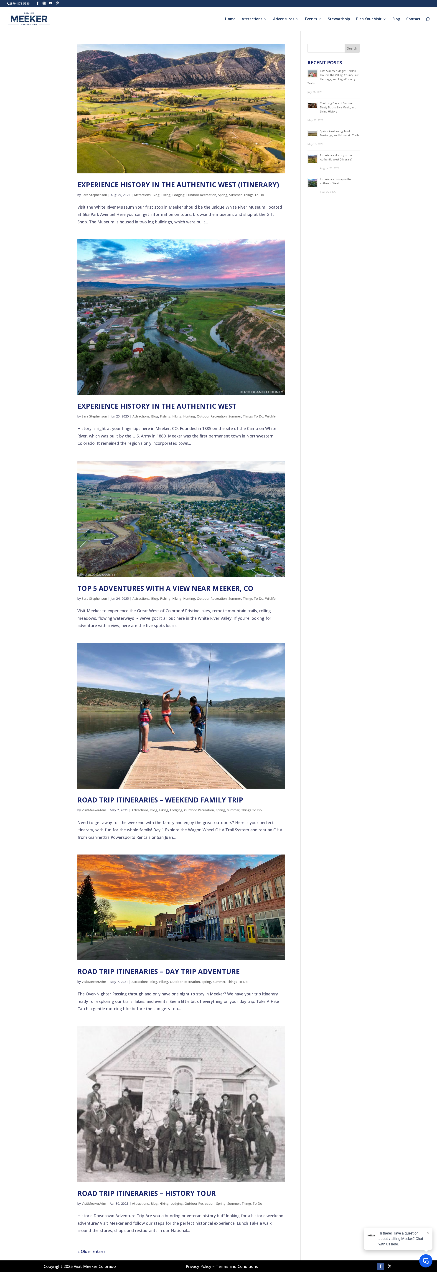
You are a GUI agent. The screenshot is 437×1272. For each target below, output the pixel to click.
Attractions (252, 19)
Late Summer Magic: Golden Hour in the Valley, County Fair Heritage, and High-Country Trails (332, 77)
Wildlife (270, 416)
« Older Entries (91, 1251)
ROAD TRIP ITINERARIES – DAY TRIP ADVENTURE (158, 971)
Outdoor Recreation (201, 195)
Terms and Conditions (237, 1266)
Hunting (189, 416)
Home (230, 19)
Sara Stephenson (94, 195)
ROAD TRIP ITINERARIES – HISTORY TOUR (146, 1193)
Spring (222, 195)
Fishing (165, 416)
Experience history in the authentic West (156, 406)
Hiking (165, 195)
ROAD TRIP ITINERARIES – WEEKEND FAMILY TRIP (160, 800)
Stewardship (339, 19)
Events (311, 19)
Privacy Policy (198, 1266)
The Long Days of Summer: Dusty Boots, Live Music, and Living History (338, 107)
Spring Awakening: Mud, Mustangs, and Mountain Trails (339, 133)
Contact (413, 19)
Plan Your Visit (369, 19)
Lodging (178, 195)
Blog (396, 19)
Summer (235, 195)
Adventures (283, 19)
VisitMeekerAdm (94, 810)
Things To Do (254, 195)
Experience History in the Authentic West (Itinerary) (178, 184)
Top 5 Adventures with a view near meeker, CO (165, 588)
